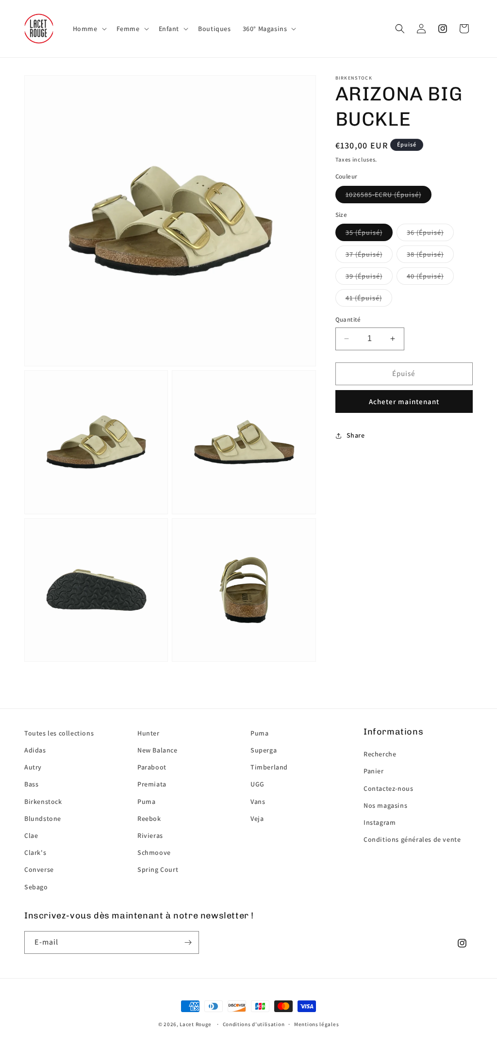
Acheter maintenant (404, 401)
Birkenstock (43, 801)
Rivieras (150, 835)
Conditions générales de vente (412, 839)
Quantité (348, 319)
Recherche (380, 754)
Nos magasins (385, 805)
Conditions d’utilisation (254, 1024)
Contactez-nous (388, 788)
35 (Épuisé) (364, 232)
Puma (146, 801)
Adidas (35, 750)
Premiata (151, 784)
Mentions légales (316, 1024)
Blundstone (42, 818)
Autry (33, 767)
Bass (31, 784)
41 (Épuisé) (364, 298)
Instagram (380, 822)
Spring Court (157, 869)
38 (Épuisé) (425, 254)
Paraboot (151, 767)
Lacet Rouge (196, 1024)
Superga (263, 750)
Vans (257, 801)
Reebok (149, 818)
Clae (31, 835)
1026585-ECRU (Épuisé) (383, 194)
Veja (257, 818)
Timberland (269, 767)
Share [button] (356, 435)
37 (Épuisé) (364, 254)
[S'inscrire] (188, 942)
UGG (257, 784)
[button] (89, 28)
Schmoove (154, 852)
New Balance (157, 750)
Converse (39, 869)
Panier (374, 771)
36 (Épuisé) (425, 232)
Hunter (148, 733)
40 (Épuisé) (425, 276)
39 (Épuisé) (364, 276)
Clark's (35, 852)
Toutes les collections (59, 733)
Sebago (36, 887)
